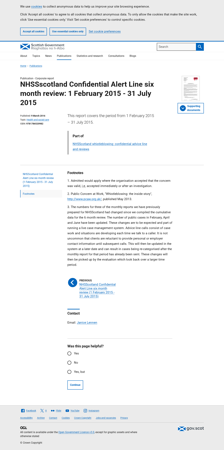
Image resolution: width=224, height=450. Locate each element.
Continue (75, 384)
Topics (36, 55)
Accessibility (26, 418)
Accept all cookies (33, 31)
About (23, 55)
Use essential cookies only (67, 31)
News (48, 55)
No (76, 362)
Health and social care (38, 119)
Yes (76, 353)
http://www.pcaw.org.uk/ (84, 199)
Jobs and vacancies (106, 418)
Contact (53, 418)
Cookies (66, 418)
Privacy (124, 418)
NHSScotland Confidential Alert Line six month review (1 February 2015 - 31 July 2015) (38, 180)
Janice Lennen (87, 322)
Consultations (116, 55)
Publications (64, 55)
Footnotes (28, 193)
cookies (36, 6)
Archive (41, 418)
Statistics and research (90, 55)
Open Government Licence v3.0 (76, 432)
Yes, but (79, 372)
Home (23, 66)
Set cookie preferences (105, 31)
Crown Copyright (82, 418)
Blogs (133, 55)
